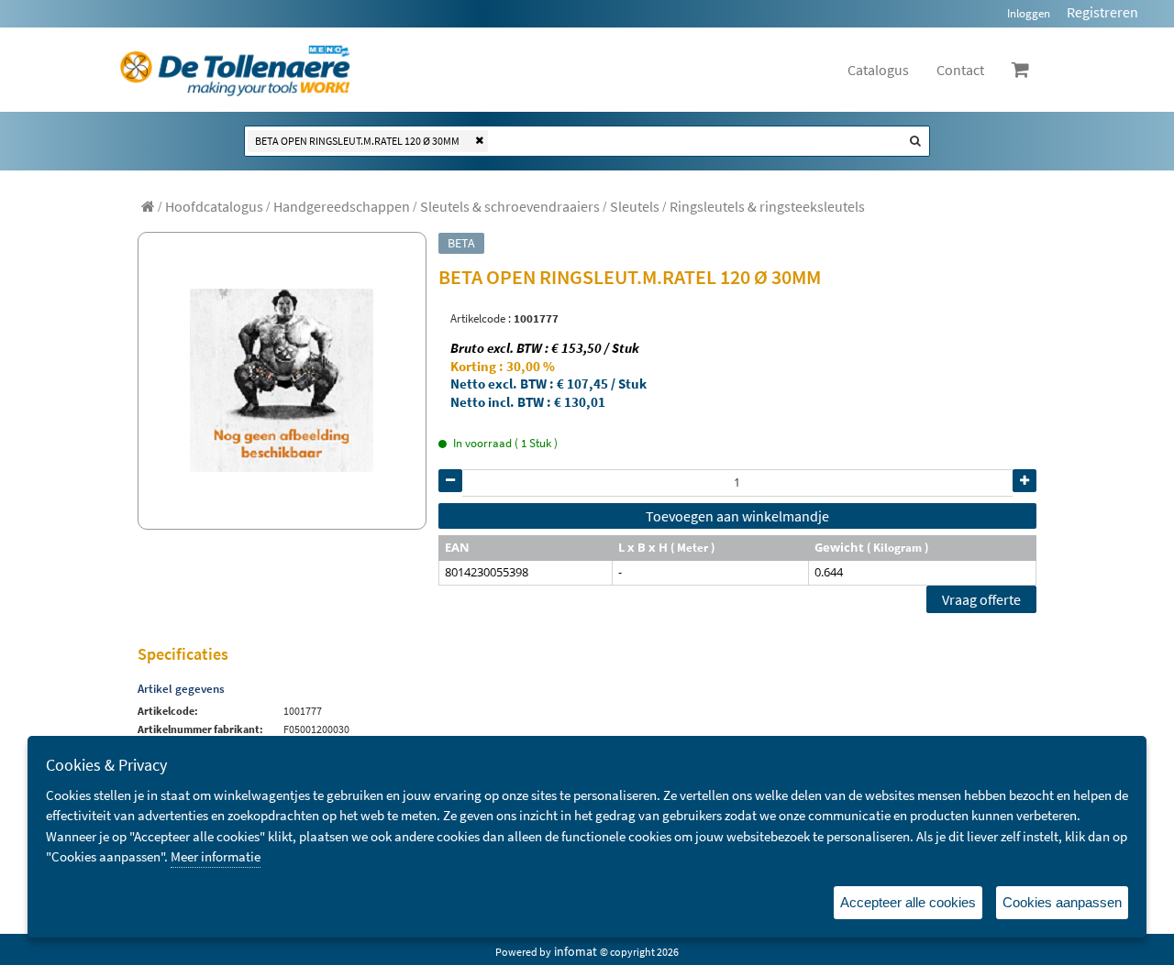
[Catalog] (148, 206)
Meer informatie (215, 856)
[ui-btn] (450, 481)
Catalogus (878, 69)
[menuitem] (214, 206)
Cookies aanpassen (1062, 902)
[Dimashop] (235, 69)
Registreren (1102, 12)
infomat (575, 951)
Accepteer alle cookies (908, 902)
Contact (960, 69)
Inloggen (1028, 13)
